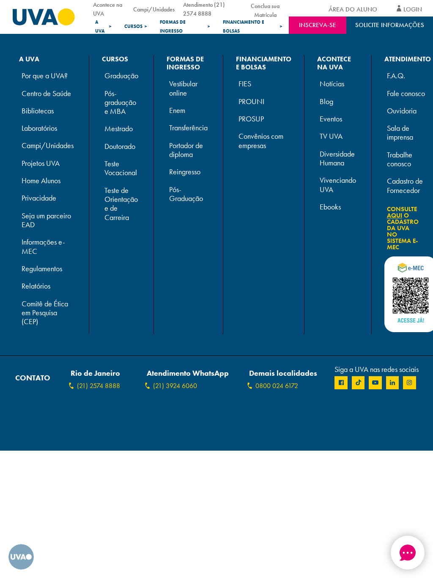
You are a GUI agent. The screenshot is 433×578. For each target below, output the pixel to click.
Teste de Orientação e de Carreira (121, 204)
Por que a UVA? (45, 76)
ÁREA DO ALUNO (353, 9)
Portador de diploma (186, 150)
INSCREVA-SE (317, 25)
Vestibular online (183, 88)
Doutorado (119, 146)
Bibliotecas (38, 111)
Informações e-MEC (43, 247)
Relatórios (36, 286)
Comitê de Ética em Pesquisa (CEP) (45, 313)
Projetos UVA (41, 163)
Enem (177, 110)
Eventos (331, 119)
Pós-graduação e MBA (120, 102)
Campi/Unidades (154, 9)
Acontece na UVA (107, 9)
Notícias (332, 84)
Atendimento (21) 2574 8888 (204, 9)
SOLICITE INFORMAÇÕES (389, 25)
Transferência (188, 128)
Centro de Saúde (46, 93)
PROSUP (251, 119)
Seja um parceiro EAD (46, 220)
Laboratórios (39, 128)
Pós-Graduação (186, 194)
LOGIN (412, 9)
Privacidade (39, 198)
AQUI (394, 215)
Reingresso (184, 172)
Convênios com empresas (260, 141)
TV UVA (331, 136)
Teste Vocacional (120, 168)
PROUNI (251, 101)
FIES (244, 84)
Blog (326, 101)
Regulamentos (42, 268)
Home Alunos (41, 180)
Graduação (121, 76)
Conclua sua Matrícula (265, 9)
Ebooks (330, 207)
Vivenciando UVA (338, 185)
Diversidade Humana (337, 159)
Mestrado (118, 128)
